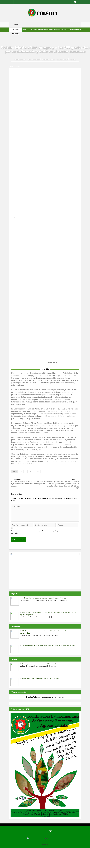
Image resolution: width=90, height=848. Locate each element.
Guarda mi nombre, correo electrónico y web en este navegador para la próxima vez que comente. (43, 532)
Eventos (46, 59)
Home (12, 66)
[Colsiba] (45, 13)
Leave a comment (62, 59)
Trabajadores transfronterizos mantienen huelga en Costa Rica (36, 29)
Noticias (51, 59)
